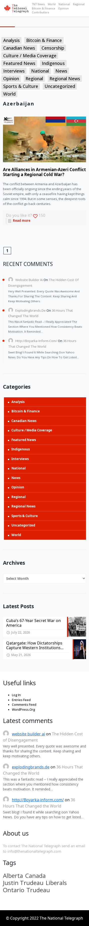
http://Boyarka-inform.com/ (36, 341)
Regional (79, 4)
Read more (21, 220)
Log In (16, 695)
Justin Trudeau (23, 883)
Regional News (64, 78)
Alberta (13, 875)
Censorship (53, 48)
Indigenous (53, 63)
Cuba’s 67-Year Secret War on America (33, 623)
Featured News (19, 63)
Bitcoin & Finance (43, 8)
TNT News (38, 4)
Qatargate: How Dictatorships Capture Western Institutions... (35, 645)
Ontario (13, 890)
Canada (35, 875)
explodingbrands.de (30, 310)
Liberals (56, 883)
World (52, 4)
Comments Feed (24, 704)
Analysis (11, 40)
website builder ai (29, 280)
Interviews (14, 71)
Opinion (63, 8)
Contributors (40, 12)
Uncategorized (59, 86)
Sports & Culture (20, 86)
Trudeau (38, 890)
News (61, 71)
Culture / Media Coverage (29, 56)
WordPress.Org (23, 709)
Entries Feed (21, 700)
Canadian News (19, 48)
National (64, 4)
